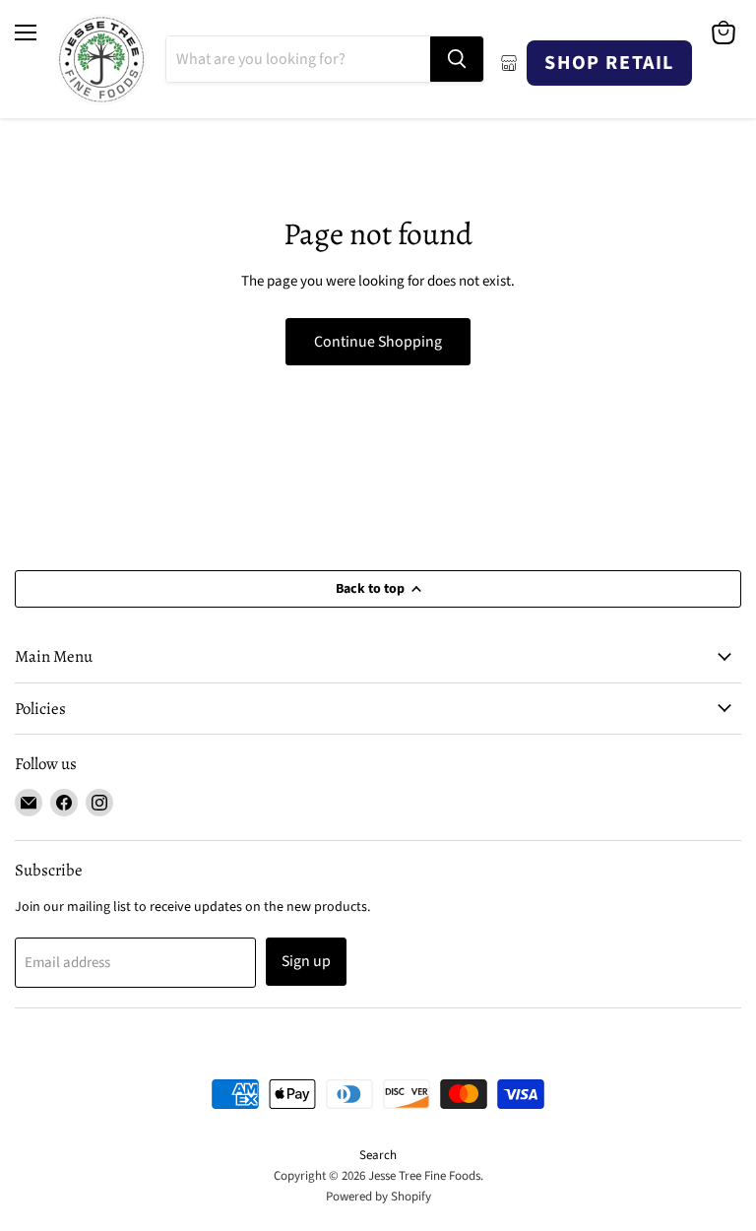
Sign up (306, 961)
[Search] (456, 59)
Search (378, 1155)
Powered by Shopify (378, 1196)
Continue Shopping (378, 342)
